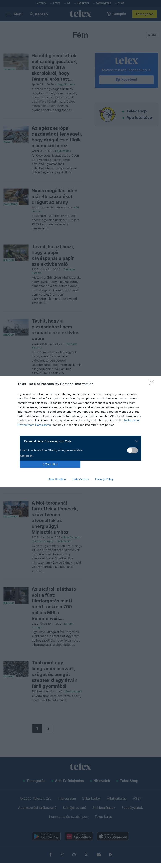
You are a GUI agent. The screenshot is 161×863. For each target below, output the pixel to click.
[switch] (132, 450)
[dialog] (80, 431)
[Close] (153, 384)
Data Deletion (57, 479)
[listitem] (79, 441)
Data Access (80, 479)
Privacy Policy (104, 479)
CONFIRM (50, 464)
